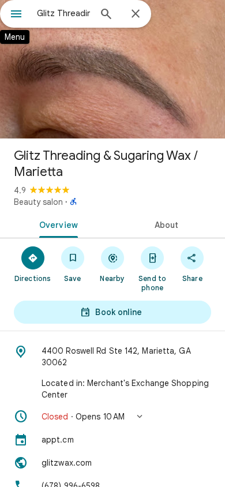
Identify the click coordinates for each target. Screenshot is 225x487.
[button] (112, 416)
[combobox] (63, 13)
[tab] (56, 224)
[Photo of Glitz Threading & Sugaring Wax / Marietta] (112, 69)
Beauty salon (38, 202)
